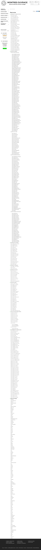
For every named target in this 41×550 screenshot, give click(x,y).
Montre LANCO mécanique (15, 194)
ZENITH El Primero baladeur (14, 362)
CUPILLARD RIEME (13, 424)
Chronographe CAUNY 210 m (14, 37)
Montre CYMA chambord (15, 103)
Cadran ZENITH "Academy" (14, 379)
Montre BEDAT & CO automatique (16, 63)
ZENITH (12, 534)
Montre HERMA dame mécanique (15, 301)
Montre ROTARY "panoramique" (16, 166)
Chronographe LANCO (13, 33)
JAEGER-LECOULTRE (13, 462)
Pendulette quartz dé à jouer (14, 316)
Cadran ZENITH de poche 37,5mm (15, 373)
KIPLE (11, 469)
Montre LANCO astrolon (15, 157)
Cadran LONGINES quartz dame (15, 390)
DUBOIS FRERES (13, 434)
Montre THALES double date (15, 232)
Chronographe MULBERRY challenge (15, 35)
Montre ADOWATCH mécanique (16, 183)
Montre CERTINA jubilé (15, 129)
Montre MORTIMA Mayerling (15, 200)
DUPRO (11, 435)
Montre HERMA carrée (14, 181)
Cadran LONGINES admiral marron (15, 343)
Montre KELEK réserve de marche (15, 36)
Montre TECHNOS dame (14, 303)
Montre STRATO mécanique (15, 162)
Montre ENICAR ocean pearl (15, 56)
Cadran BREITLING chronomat (14, 381)
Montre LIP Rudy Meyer (15, 134)
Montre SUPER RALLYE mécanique (16, 156)
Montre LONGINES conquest (15, 91)
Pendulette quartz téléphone (14, 318)
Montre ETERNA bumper (15, 65)
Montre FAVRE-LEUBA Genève (15, 75)
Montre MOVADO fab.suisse (15, 94)
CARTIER (12, 414)
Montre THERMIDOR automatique (16, 222)
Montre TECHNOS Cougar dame (15, 291)
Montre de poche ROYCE (14, 275)
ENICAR (12, 444)
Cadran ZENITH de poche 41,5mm (15, 371)
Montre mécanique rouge (15, 172)
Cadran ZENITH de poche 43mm (15, 370)
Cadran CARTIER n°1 (13, 388)
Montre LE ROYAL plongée (14, 251)
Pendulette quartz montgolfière (14, 319)
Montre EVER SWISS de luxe (15, 193)
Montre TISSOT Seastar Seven (15, 90)
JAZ (11, 463)
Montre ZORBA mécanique (15, 203)
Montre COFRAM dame (13, 290)
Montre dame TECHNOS (14, 302)
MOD (11, 487)
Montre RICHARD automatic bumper (16, 221)
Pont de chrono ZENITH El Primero (15, 360)
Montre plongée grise (13, 247)
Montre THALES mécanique (15, 173)
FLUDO (11, 451)
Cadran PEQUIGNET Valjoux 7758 (15, 345)
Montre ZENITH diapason (15, 66)
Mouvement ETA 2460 (13, 335)
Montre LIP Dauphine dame (15, 153)
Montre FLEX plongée (13, 257)
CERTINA (12, 417)
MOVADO (12, 489)
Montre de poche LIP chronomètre (15, 273)
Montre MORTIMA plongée (14, 249)
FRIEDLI (12, 453)
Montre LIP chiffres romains (15, 141)
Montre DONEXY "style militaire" (15, 266)
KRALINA (12, 470)
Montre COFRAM (14, 199)
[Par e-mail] (39, 11)
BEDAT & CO (12, 407)
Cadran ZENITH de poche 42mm (15, 369)
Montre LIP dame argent (15, 144)
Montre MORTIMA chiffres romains (16, 201)
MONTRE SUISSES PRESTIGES (15, 52)
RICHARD (12, 504)
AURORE (12, 404)
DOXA (11, 433)
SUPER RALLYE (13, 515)
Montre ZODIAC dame (13, 293)
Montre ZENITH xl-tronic (15, 113)
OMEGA (12, 496)
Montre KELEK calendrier (14, 15)
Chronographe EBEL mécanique (15, 26)
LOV (11, 480)
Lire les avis (4, 38)
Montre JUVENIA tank (14, 130)
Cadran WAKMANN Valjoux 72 (14, 344)
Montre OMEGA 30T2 (14, 102)
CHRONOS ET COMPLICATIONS (16, 14)
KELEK (11, 468)
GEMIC (11, 454)
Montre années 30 (13, 267)
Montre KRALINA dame (13, 299)
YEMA (11, 533)
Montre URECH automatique (15, 215)
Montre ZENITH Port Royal (15, 57)
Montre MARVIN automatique (15, 111)
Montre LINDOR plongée (14, 250)
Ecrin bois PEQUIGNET (15, 324)
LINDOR (12, 477)
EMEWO (12, 443)
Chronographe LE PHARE (14, 25)
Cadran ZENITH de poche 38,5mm (15, 372)
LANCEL (12, 471)
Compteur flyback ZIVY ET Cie (14, 18)
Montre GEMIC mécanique (15, 165)
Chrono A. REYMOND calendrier (15, 17)
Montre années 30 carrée (14, 268)
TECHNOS (12, 517)
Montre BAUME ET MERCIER (15, 64)
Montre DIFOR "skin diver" (14, 248)
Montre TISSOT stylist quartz (15, 128)
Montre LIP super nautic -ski (15, 140)
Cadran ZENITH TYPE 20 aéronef (15, 342)
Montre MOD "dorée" (14, 182)
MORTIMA (12, 488)
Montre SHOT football (14, 190)
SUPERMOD (12, 516)
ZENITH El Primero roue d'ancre (15, 364)
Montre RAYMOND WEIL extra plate (16, 122)
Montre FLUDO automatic (15, 224)
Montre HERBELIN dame (14, 285)
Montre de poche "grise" (14, 276)
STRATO (12, 514)
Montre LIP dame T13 (14, 143)
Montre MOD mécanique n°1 (15, 164)
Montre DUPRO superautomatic (16, 223)
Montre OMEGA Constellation (15, 58)
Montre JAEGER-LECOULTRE (15, 72)
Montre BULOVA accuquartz (15, 110)
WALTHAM (12, 532)
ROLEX (11, 505)
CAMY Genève (12, 413)
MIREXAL (12, 486)
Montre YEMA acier (14, 133)
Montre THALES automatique (15, 241)
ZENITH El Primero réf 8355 (14, 361)
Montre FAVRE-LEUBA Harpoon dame (15, 310)
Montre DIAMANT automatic (15, 231)
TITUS (11, 523)
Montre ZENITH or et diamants (14, 284)
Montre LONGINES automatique (16, 54)
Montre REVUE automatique (15, 240)
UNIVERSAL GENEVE (13, 526)
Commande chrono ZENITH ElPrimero (15, 353)
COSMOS (12, 423)
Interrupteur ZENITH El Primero (14, 355)
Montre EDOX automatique (15, 216)
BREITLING (12, 408)
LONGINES (12, 479)
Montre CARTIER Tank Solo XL (16, 55)
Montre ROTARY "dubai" (15, 214)
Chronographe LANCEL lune (14, 16)
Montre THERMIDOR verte (15, 225)
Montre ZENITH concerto (15, 83)
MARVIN (12, 481)
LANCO (11, 472)
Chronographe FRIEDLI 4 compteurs (15, 24)
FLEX (11, 450)
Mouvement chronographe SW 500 (15, 333)
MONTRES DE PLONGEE (14, 242)
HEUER (11, 460)
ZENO (11, 535)
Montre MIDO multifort (14, 127)
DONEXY (12, 432)
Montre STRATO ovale (14, 213)
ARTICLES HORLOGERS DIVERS (16, 311)
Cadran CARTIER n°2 (13, 389)
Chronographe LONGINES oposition (15, 45)
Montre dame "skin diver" (14, 260)
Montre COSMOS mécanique (15, 174)
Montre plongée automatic (14, 258)
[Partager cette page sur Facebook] (36, 11)
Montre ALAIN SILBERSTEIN (15, 150)
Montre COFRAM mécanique (15, 209)
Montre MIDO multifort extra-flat (16, 82)
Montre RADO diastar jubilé (15, 101)
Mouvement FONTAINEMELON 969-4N (15, 337)
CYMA (11, 425)
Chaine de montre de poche (14, 320)
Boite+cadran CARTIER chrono (14, 391)
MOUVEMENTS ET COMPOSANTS (16, 329)
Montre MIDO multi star (15, 118)
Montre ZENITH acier (14, 85)
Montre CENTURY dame (14, 300)
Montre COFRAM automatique (15, 234)
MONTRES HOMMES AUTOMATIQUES (16, 211)
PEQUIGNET (12, 497)
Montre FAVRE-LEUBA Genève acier (16, 120)
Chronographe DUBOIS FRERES (15, 43)
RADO (11, 499)
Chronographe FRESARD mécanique (15, 44)
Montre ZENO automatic (15, 230)
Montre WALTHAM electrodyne (15, 152)
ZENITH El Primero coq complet (15, 363)
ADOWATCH (12, 399)
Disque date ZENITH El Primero (14, 351)
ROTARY (12, 507)
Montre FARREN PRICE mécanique (16, 208)
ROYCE (11, 508)
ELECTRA (12, 441)
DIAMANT (12, 426)
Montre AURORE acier (14, 239)
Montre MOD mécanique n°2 (15, 192)
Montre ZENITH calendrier (14, 42)
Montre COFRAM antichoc (15, 184)
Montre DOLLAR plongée (14, 259)
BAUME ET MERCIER (13, 406)
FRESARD (12, 452)
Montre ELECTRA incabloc (15, 175)
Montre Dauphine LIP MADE (15, 142)
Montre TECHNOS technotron (15, 112)
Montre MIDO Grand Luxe (15, 76)
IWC (11, 461)
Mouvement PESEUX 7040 (14, 336)
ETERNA (12, 445)
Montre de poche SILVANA (14, 274)
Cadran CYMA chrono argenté (14, 397)
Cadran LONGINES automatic (14, 346)
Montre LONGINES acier (15, 74)
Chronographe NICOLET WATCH (15, 46)
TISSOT (12, 522)
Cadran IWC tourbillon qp (14, 387)
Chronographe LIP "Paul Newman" (15, 28)
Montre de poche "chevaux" (14, 277)
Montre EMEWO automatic (15, 233)
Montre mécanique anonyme (15, 163)
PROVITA (12, 498)
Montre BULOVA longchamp (15, 100)
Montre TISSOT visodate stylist (16, 92)
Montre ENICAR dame (13, 308)
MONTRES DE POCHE (14, 269)
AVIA (11, 405)
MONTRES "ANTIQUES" (14, 265)
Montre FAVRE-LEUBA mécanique (16, 81)
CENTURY (12, 416)
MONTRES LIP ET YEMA (14, 131)
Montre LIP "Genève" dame (14, 283)
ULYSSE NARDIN (13, 525)
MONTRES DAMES (13, 282)
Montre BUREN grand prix (15, 109)
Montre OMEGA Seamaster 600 (16, 84)
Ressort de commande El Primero (15, 354)
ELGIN (11, 442)
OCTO (11, 495)
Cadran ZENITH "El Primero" (14, 378)
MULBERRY (12, 490)
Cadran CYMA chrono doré (14, 396)
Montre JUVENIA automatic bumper (16, 67)
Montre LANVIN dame (13, 309)
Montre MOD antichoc (14, 191)
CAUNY (11, 415)
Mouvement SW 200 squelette (14, 334)
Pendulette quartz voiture (14, 317)
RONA (11, 506)
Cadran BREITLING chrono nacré (15, 380)
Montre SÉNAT (14, 210)
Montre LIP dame (14, 149)
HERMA (12, 459)
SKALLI (12, 513)
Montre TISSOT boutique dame (16, 119)
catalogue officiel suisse (15, 328)
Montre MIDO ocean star (15, 73)
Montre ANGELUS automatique (16, 121)
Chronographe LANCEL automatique (15, 27)
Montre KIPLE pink (14, 151)
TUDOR (11, 524)
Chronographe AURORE (14, 34)
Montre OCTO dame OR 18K (14, 292)
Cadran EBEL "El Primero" (14, 382)
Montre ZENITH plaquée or (15, 93)
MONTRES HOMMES (14, 51)
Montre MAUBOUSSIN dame (14, 294)
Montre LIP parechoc (14, 135)
